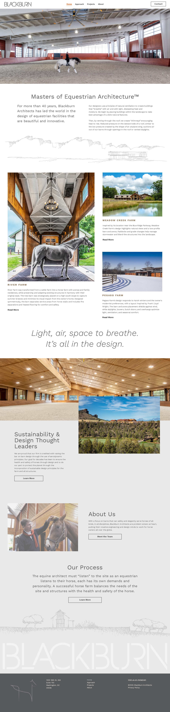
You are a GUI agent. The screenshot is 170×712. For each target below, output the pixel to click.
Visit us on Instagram (137, 680)
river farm (17, 284)
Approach (91, 682)
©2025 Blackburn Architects (140, 685)
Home (89, 680)
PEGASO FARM (113, 295)
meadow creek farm (119, 220)
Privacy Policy (134, 688)
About (89, 688)
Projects (90, 685)
